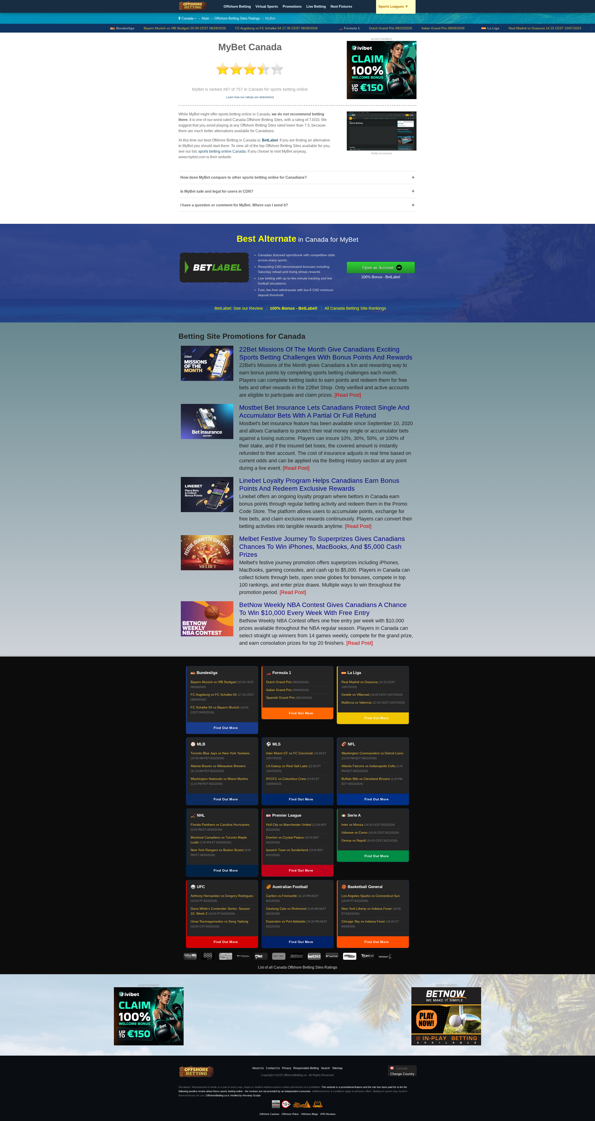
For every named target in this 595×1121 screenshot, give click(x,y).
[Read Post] (347, 395)
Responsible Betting (306, 1068)
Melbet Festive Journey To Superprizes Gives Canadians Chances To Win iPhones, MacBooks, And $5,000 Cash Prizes (322, 546)
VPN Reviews (328, 1114)
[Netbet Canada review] (261, 958)
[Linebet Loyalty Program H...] (207, 510)
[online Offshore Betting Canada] (193, 9)
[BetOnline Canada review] (296, 958)
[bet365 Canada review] (314, 958)
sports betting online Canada (222, 151)
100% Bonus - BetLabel (380, 277)
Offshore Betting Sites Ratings (237, 18)
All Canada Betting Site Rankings (355, 308)
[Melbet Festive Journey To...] (207, 568)
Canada (187, 18)
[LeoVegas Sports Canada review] (225, 958)
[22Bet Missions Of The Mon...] (207, 379)
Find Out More (226, 728)
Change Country (402, 1074)
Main (205, 18)
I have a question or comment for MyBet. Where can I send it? (297, 205)
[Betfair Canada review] (331, 958)
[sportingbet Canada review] (278, 958)
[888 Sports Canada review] (207, 958)
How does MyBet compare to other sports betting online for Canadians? (297, 177)
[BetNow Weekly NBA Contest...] (207, 635)
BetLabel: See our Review (239, 308)
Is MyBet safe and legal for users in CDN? (297, 191)
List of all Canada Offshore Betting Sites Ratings (297, 967)
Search (325, 1068)
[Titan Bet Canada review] (367, 958)
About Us (258, 1068)
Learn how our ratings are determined (250, 97)
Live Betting (316, 6)
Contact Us (273, 1068)
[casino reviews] (196, 1076)
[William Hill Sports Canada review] (190, 958)
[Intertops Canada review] (349, 958)
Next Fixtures (341, 6)
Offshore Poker (290, 1114)
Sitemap (337, 1068)
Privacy (286, 1068)
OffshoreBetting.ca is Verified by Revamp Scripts (233, 1095)
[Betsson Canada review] (385, 958)
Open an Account (377, 267)
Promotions (292, 6)
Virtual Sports (266, 6)
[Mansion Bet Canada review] (243, 958)
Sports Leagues (393, 6)
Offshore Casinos (269, 1114)
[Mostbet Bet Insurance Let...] (207, 437)
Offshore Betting (237, 6)
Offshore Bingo (309, 1114)
